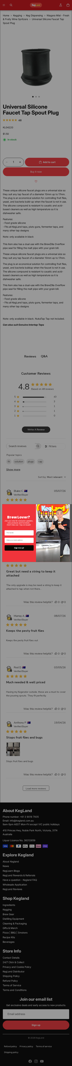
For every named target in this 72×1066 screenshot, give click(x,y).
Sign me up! (19, 548)
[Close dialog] (67, 507)
